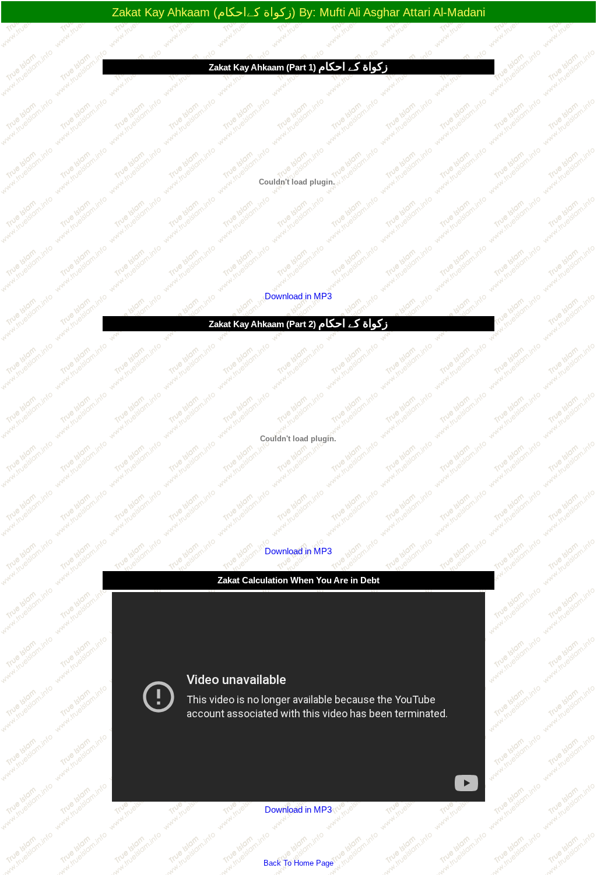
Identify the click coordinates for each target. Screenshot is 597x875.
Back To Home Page (298, 863)
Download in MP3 (298, 296)
